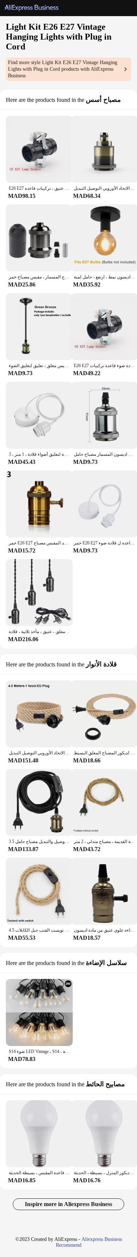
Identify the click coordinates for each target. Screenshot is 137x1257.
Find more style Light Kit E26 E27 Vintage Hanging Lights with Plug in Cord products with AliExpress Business (62, 69)
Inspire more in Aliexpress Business (68, 1204)
